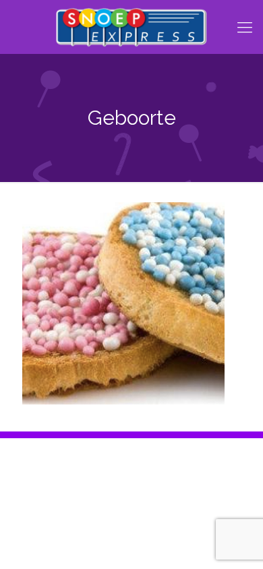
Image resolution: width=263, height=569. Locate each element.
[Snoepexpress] (131, 27)
